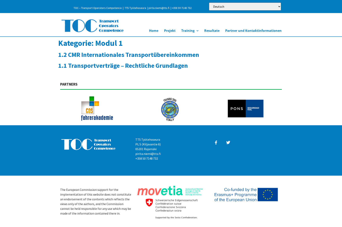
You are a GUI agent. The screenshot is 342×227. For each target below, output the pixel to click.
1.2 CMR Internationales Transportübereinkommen (128, 55)
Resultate (211, 30)
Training (188, 30)
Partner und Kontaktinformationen (253, 30)
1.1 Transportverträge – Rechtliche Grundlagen (123, 66)
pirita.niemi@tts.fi (158, 8)
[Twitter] (228, 142)
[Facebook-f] (216, 142)
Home (153, 30)
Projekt (170, 30)
